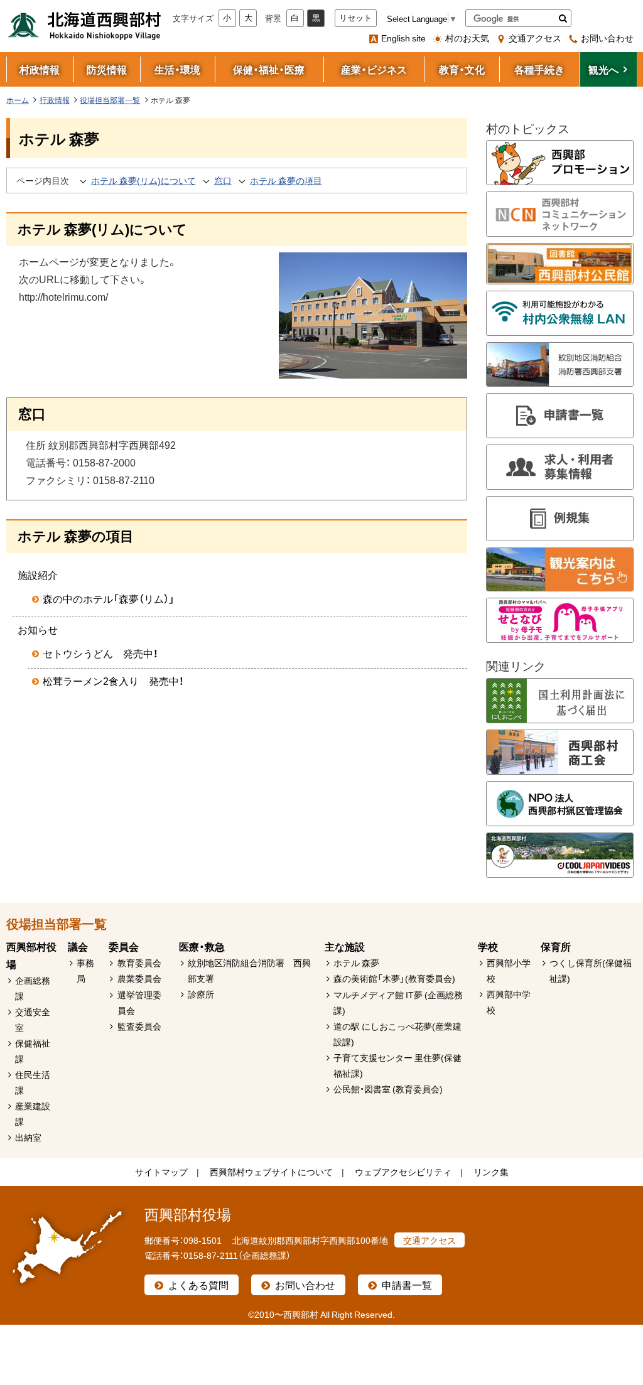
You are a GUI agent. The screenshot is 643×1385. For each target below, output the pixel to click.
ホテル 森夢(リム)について (143, 180)
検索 (563, 18)
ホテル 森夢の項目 (286, 180)
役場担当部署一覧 (110, 99)
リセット (355, 18)
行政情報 (55, 99)
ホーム (17, 99)
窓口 (223, 180)
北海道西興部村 (84, 25)
